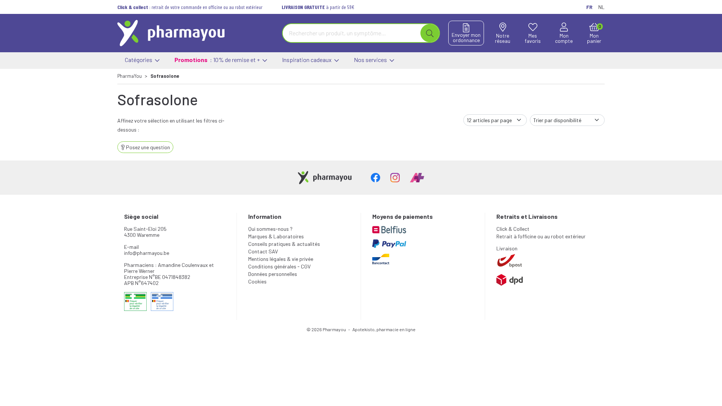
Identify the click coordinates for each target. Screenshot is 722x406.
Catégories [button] (139, 59)
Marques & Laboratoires (276, 236)
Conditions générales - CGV (279, 266)
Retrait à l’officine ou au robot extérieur (540, 236)
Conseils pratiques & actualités (284, 244)
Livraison (506, 248)
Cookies (257, 281)
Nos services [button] (371, 59)
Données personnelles (272, 274)
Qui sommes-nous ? (270, 229)
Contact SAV (263, 251)
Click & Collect (512, 229)
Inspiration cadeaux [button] (307, 59)
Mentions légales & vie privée (280, 259)
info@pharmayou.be (146, 253)
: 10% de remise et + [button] (217, 59)
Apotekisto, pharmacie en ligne (384, 329)
